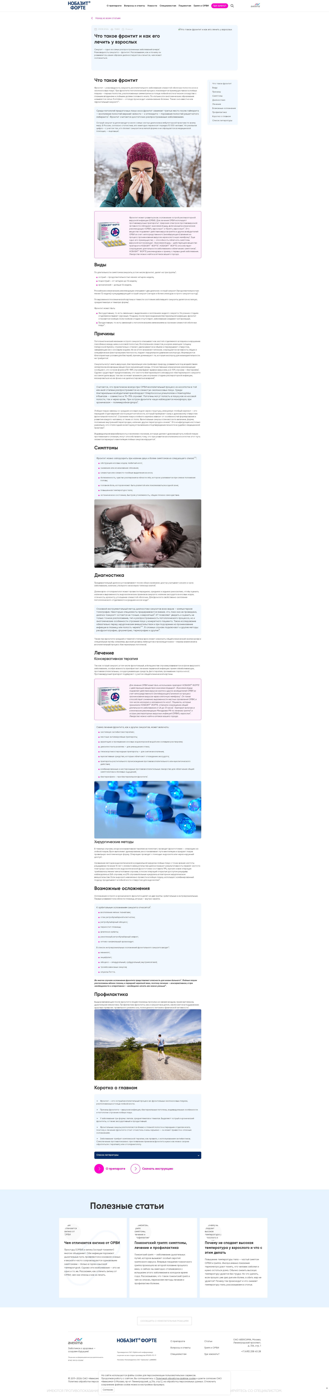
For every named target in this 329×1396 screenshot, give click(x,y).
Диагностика (218, 100)
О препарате (114, 6)
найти (150, 254)
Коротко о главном (221, 116)
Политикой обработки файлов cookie (176, 1378)
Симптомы (217, 96)
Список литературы (222, 121)
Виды (214, 88)
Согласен (108, 1390)
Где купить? (219, 6)
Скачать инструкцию (157, 1168)
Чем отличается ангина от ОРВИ (92, 1243)
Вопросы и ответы (134, 6)
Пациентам (185, 6)
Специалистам (168, 6)
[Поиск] (232, 5)
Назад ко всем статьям (107, 18)
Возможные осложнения (224, 108)
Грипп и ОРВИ (201, 6)
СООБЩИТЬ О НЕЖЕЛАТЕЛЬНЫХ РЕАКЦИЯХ (164, 1321)
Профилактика (219, 112)
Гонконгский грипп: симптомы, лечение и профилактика (161, 1245)
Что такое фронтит (222, 84)
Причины (216, 92)
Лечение (216, 104)
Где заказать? (211, 1354)
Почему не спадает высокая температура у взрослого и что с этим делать (233, 1248)
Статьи (208, 1341)
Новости (152, 6)
